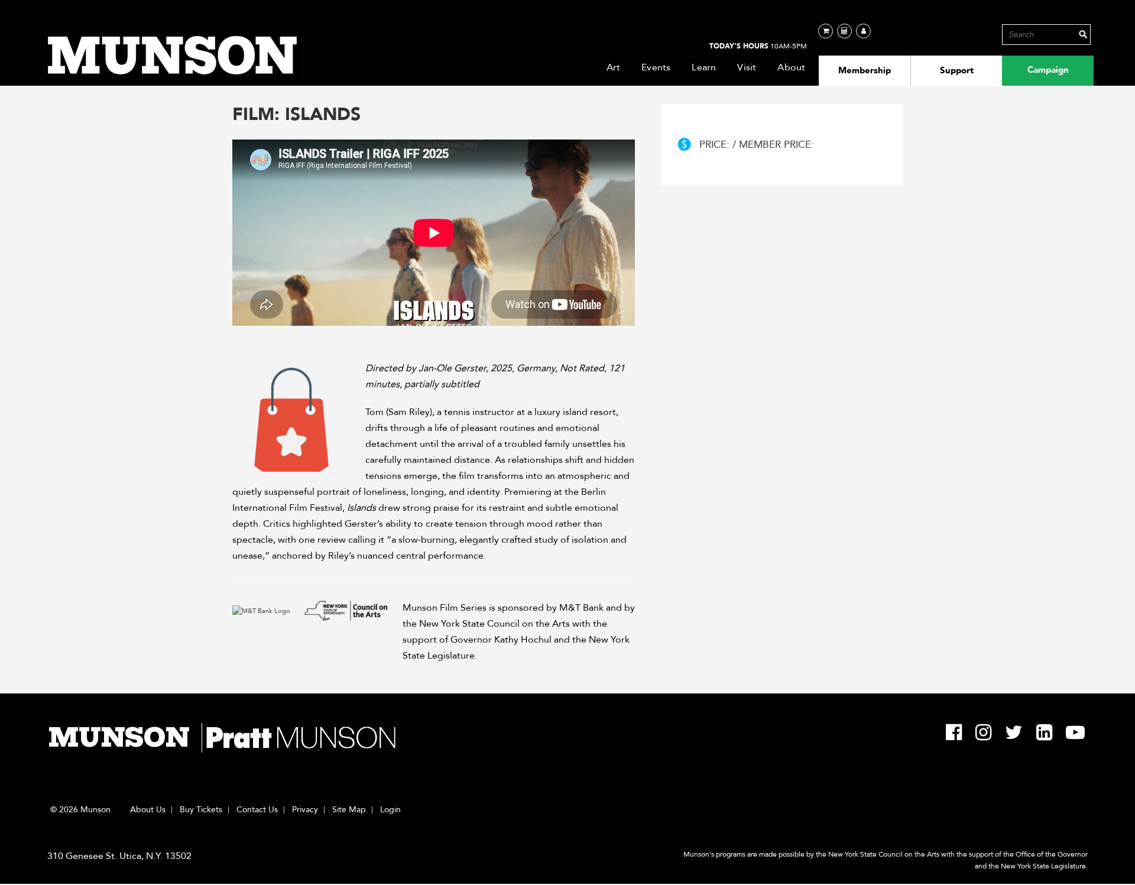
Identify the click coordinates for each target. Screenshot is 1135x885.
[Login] (863, 31)
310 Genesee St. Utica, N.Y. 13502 (119, 856)
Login (390, 809)
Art (614, 67)
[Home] (173, 56)
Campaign (1048, 70)
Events (655, 67)
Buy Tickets (201, 809)
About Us (148, 809)
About (791, 67)
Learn (704, 67)
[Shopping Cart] (825, 31)
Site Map (349, 809)
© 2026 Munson (80, 809)
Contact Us (257, 809)
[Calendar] (844, 31)
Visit (746, 67)
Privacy (305, 809)
